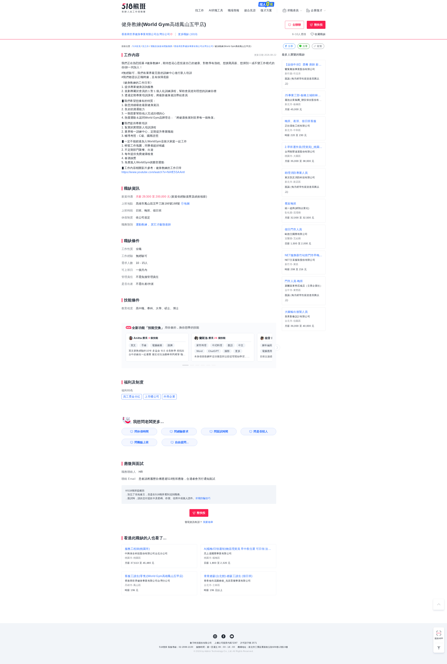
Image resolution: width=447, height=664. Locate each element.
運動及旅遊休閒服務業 (161, 46)
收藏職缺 (320, 34)
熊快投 (318, 24)
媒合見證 (250, 10)
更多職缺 (187, 34)
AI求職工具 (216, 10)
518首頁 (136, 46)
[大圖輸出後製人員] (303, 319)
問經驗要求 (181, 431)
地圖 (187, 203)
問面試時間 (221, 431)
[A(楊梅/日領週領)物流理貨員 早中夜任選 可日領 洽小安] (238, 556)
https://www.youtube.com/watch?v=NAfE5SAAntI (153, 172)
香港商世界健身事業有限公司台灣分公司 (193, 46)
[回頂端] (438, 604)
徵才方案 (266, 10)
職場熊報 (233, 10)
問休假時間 (141, 431)
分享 (290, 46)
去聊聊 (296, 24)
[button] (185, 365)
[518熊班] (134, 8)
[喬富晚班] (303, 210)
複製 (319, 46)
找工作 (199, 10)
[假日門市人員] (303, 236)
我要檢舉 (208, 522)
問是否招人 (261, 431)
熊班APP (439, 638)
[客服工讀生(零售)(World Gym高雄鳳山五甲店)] (159, 583)
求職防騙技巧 (202, 498)
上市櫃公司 (152, 396)
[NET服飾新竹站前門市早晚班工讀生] (303, 262)
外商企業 (169, 396)
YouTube (232, 636)
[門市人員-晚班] (303, 291)
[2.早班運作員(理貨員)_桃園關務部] (303, 154)
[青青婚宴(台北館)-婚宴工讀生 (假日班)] (238, 583)
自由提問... (182, 442)
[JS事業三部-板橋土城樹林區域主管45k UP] (303, 102)
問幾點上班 (141, 442)
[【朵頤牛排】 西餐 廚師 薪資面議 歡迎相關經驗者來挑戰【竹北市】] (303, 74)
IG (215, 636)
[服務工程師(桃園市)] (159, 556)
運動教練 (141, 224)
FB (223, 636)
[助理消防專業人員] (303, 182)
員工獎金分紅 (131, 396)
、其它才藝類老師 (159, 224)
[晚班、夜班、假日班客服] (303, 128)
